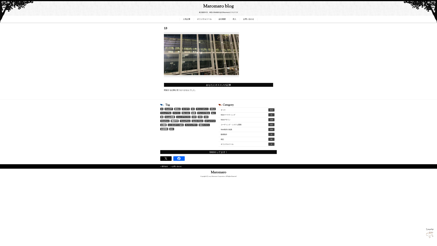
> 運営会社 (164, 166)
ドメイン (176, 113)
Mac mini (185, 113)
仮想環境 (164, 129)
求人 (234, 19)
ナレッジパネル (203, 113)
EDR (194, 117)
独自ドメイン (204, 125)
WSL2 (213, 109)
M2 (193, 109)
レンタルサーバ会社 (176, 125)
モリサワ (186, 109)
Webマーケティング (246, 115)
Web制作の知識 (247, 129)
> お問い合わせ (176, 166)
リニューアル (166, 113)
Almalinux (165, 121)
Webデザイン (247, 120)
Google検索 (169, 117)
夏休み (177, 109)
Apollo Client (197, 121)
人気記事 (186, 19)
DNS (200, 117)
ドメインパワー (191, 125)
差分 (171, 129)
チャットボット (202, 109)
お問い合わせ (248, 19)
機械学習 (174, 121)
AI (162, 109)
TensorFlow (185, 121)
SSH (206, 117)
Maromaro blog (218, 6)
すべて (247, 110)
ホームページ (210, 121)
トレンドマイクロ (183, 117)
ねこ (213, 113)
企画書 (163, 125)
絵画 (193, 113)
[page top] (430, 233)
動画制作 (246, 134)
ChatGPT (168, 109)
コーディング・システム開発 (247, 125)
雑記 (246, 139)
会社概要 (222, 19)
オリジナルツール (204, 19)
